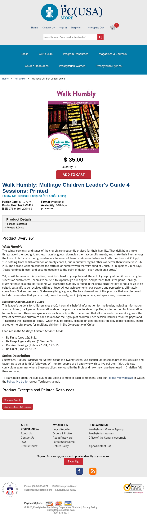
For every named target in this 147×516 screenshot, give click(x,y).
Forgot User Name (64, 441)
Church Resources (37, 65)
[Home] (71, 20)
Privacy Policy (90, 507)
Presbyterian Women (72, 65)
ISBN (5, 208)
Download (12, 400)
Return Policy (61, 446)
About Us (26, 433)
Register (76, 27)
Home (34, 27)
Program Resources (75, 53)
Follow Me (20, 78)
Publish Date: (10, 201)
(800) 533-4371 (40, 486)
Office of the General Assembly (107, 437)
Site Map (76, 507)
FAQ (23, 441)
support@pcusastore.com (38, 490)
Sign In (63, 27)
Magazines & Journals (113, 53)
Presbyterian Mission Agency (106, 429)
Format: (46, 201)
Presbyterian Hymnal (109, 65)
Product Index (29, 446)
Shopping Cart (96, 27)
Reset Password (63, 437)
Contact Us (48, 27)
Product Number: (12, 205)
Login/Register (62, 429)
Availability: (48, 205)
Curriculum (46, 53)
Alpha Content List (100, 446)
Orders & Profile (62, 433)
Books (24, 53)
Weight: (11, 227)
